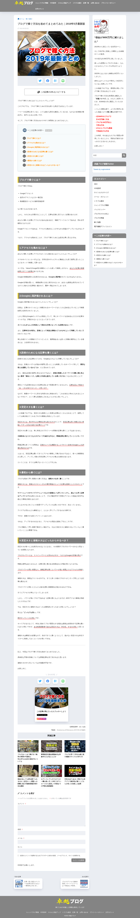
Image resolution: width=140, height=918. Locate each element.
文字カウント (39, 9)
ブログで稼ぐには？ (34, 138)
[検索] (124, 155)
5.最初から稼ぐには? (34, 160)
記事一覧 (86, 3)
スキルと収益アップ (64, 3)
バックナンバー (99, 209)
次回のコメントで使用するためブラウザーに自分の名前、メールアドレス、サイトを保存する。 (50, 855)
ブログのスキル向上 (101, 214)
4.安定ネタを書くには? (35, 156)
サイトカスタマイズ (101, 192)
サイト (20, 847)
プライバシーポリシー (108, 3)
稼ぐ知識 (82, 727)
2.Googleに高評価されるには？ (38, 147)
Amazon (70, 730)
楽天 (83, 730)
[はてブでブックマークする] (55, 80)
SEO (95, 184)
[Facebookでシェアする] (47, 80)
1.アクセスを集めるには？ (36, 142)
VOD (78, 730)
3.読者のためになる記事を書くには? (40, 151)
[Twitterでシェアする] (40, 80)
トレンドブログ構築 (41, 3)
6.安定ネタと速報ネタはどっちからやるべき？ (43, 165)
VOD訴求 (53, 3)
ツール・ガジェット (101, 197)
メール (21, 838)
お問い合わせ (95, 3)
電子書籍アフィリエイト (103, 226)
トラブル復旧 (77, 3)
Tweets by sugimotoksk (101, 169)
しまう (48, 130)
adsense (61, 730)
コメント (22, 804)
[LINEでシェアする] (63, 80)
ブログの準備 (99, 218)
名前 (20, 829)
